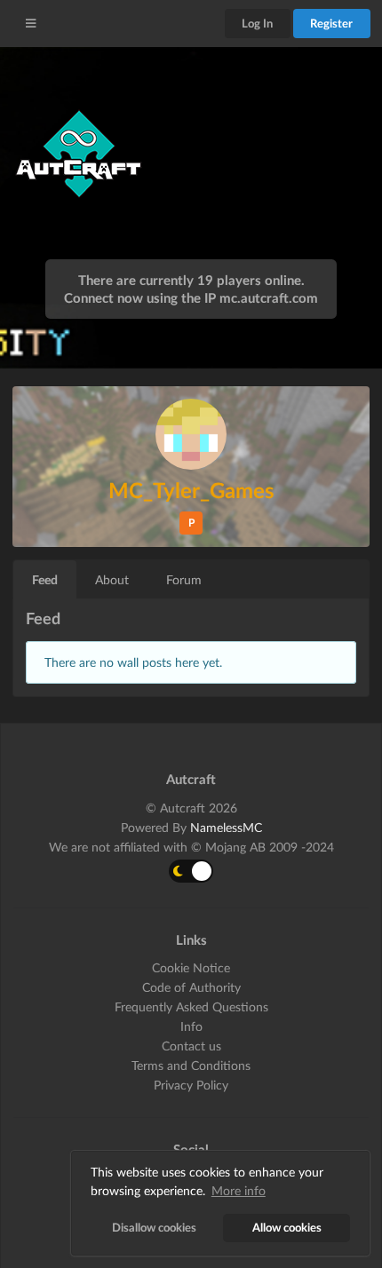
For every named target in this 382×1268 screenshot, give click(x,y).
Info (191, 1026)
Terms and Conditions (191, 1065)
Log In (257, 23)
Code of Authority (191, 987)
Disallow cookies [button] (154, 1227)
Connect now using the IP (191, 297)
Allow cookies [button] (287, 1227)
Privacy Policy (191, 1084)
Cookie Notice (191, 968)
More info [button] (238, 1190)
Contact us (191, 1045)
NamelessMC (226, 827)
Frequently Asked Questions (191, 1006)
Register (331, 23)
